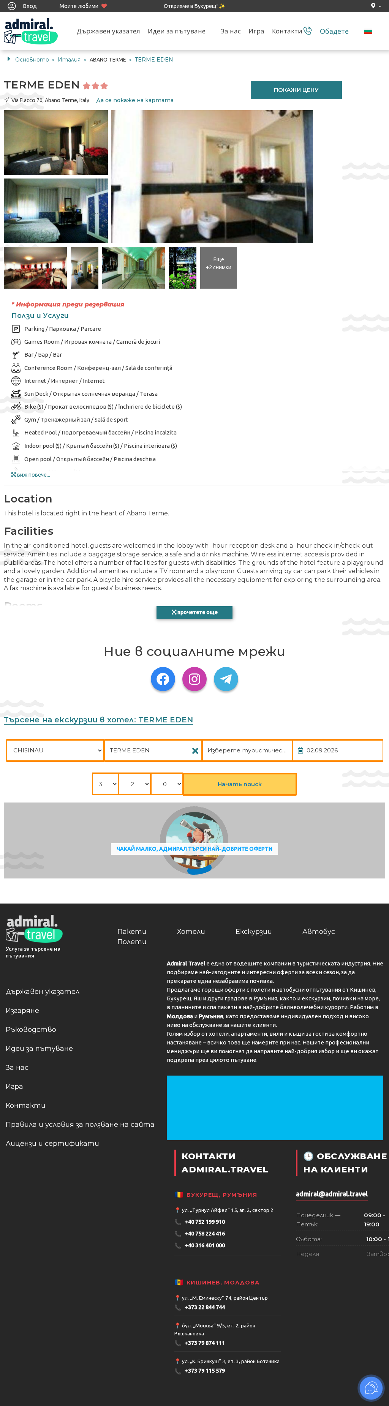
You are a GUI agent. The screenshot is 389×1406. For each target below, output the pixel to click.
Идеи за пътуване (177, 31)
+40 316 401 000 (199, 1245)
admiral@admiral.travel (332, 1193)
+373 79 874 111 (199, 1343)
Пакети (132, 931)
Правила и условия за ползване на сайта (80, 1124)
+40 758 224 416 (199, 1233)
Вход (29, 6)
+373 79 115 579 (199, 1371)
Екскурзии (254, 931)
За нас (231, 31)
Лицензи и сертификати (52, 1143)
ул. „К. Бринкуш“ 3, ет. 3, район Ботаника (231, 1361)
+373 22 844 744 (199, 1307)
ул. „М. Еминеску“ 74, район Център (225, 1298)
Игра (256, 31)
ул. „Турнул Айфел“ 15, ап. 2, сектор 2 (228, 1210)
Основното (32, 59)
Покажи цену (296, 89)
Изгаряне (22, 1010)
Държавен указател (108, 31)
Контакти (287, 31)
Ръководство (31, 1029)
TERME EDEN (154, 59)
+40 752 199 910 (199, 1222)
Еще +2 (218, 263)
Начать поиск (240, 784)
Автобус (318, 931)
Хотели (191, 931)
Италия (70, 59)
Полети (132, 942)
